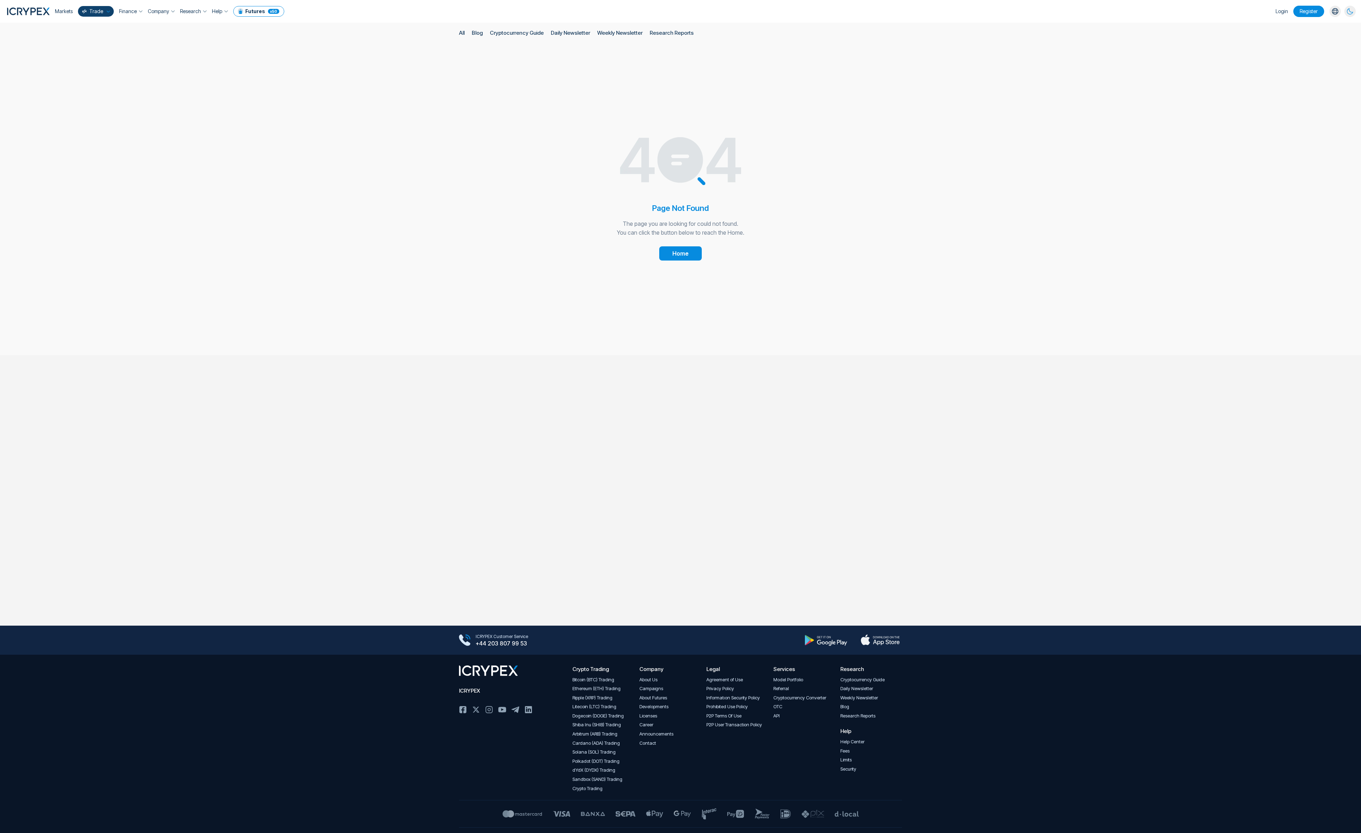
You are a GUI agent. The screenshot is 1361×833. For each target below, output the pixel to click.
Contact (647, 743)
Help (217, 11)
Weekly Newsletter (620, 32)
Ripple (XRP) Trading (592, 697)
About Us (648, 679)
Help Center (852, 741)
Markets (64, 11)
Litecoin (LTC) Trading (594, 706)
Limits (846, 759)
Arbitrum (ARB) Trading (594, 734)
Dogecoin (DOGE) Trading (598, 716)
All (462, 32)
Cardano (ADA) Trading (596, 743)
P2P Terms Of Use (723, 716)
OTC (777, 706)
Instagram (489, 710)
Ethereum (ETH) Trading (596, 688)
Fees (845, 751)
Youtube (502, 710)
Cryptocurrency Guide (517, 32)
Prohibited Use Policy (727, 706)
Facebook (463, 710)
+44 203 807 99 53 (501, 643)
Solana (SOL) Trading (594, 752)
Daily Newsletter (570, 32)
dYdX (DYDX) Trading (593, 770)
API (776, 716)
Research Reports (672, 32)
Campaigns (651, 688)
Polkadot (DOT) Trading (596, 761)
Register (1309, 11)
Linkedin (528, 710)
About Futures (653, 697)
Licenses (648, 716)
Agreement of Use (724, 679)
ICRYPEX (469, 690)
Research (190, 11)
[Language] (1335, 11)
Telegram (515, 710)
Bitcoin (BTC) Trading (593, 679)
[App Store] (880, 640)
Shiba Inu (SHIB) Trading (596, 724)
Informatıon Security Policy (733, 697)
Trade (96, 11)
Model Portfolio (788, 679)
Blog (477, 32)
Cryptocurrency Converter (799, 697)
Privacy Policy (720, 688)
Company (158, 11)
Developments (653, 706)
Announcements (656, 734)
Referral (781, 688)
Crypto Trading (587, 788)
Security (848, 769)
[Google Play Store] (826, 640)
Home (680, 253)
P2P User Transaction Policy (734, 724)
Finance (128, 11)
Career (646, 724)
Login (1282, 11)
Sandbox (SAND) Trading (597, 779)
